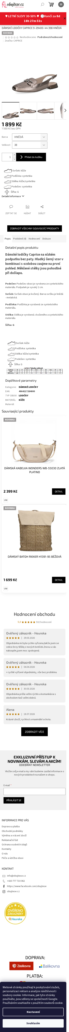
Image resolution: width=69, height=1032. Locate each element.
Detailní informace (11, 196)
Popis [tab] (8, 239)
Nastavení (33, 1012)
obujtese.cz (13, 891)
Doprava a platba (11, 826)
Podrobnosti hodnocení (50, 37)
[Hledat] (42, 4)
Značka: (13, 41)
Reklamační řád (10, 840)
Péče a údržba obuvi (12, 858)
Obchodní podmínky (12, 831)
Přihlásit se (13, 800)
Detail (59, 491)
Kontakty (6, 849)
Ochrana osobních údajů (14, 844)
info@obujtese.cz (16, 876)
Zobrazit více (34, 731)
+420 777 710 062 (16, 881)
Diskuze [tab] (46, 239)
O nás (5, 853)
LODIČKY (23, 395)
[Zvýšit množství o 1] (14, 155)
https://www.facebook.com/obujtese (27, 886)
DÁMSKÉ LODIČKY (28, 387)
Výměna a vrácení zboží (14, 835)
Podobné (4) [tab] (19, 239)
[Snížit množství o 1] (14, 159)
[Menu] (61, 4)
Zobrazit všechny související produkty (34, 228)
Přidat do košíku (33, 156)
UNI (5, 500)
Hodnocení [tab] (34, 239)
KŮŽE (22, 400)
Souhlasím (33, 1023)
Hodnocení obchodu (34, 614)
